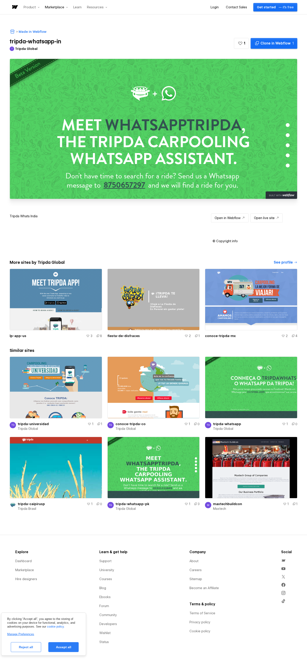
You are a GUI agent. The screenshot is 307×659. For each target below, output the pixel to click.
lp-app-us (18, 336)
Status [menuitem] (104, 642)
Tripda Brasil (27, 508)
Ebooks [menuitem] (105, 597)
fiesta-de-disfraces (123, 336)
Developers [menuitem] (108, 624)
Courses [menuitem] (105, 579)
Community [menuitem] (108, 615)
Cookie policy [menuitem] (199, 631)
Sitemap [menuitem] (195, 579)
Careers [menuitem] (195, 570)
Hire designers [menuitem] (26, 579)
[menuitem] (283, 560)
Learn (77, 7)
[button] (31, 7)
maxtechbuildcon (227, 504)
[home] (14, 7)
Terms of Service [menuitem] (202, 613)
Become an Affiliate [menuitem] (204, 588)
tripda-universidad (33, 424)
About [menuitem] (193, 561)
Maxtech (219, 508)
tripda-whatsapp (227, 424)
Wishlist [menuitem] (105, 633)
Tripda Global (28, 428)
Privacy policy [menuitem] (199, 622)
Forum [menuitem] (104, 606)
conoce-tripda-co (131, 424)
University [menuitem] (106, 570)
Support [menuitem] (105, 561)
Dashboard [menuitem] (23, 561)
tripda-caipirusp (31, 504)
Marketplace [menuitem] (24, 570)
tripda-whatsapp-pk (132, 504)
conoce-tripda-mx (220, 336)
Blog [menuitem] (102, 588)
